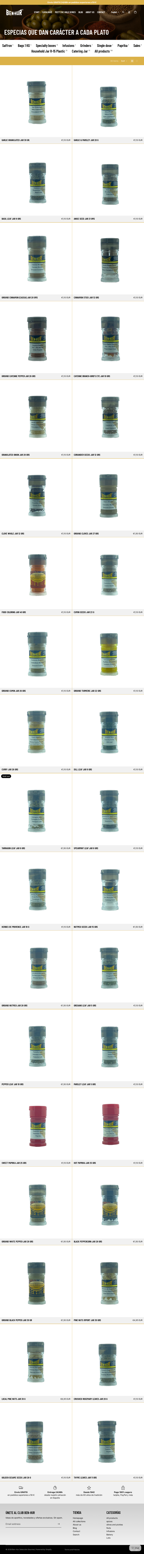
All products (112, 1518)
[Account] (129, 12)
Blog (75, 1528)
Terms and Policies (72, 1550)
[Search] (123, 12)
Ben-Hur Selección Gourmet (23, 1549)
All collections (79, 1521)
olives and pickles (114, 1524)
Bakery (109, 1534)
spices (109, 1521)
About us (77, 1524)
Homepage (78, 1518)
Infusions (110, 1531)
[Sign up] (58, 1524)
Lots (108, 1538)
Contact (76, 1531)
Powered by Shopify (44, 1549)
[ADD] (67, 132)
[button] (124, 61)
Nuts (108, 1528)
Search (76, 1534)
